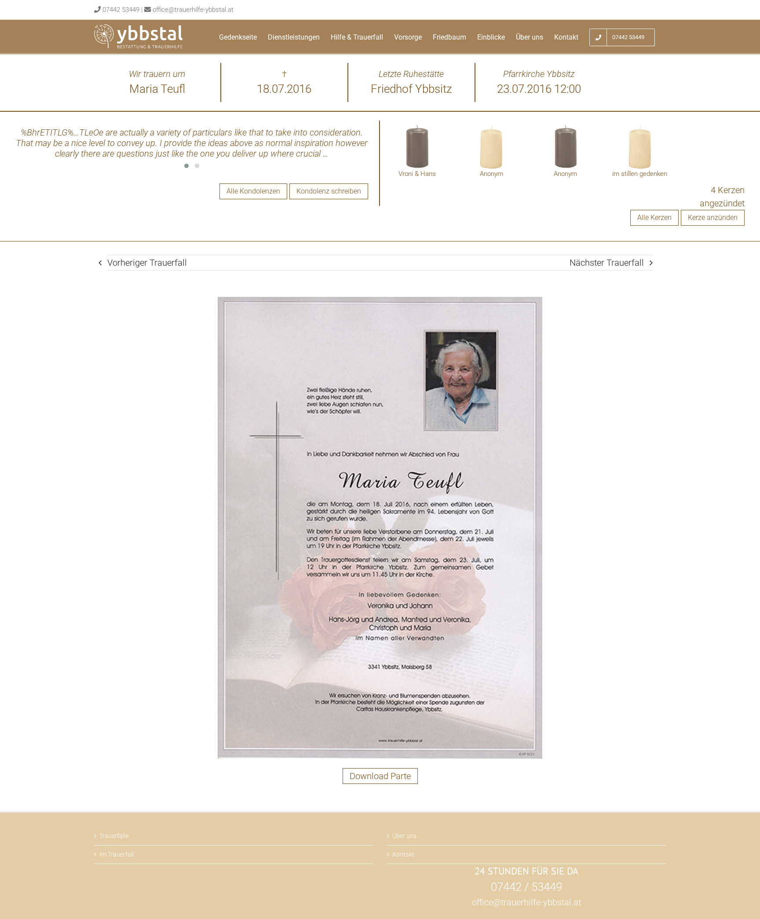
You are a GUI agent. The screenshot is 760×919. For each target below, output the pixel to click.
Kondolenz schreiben (328, 191)
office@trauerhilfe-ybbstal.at (193, 10)
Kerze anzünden (713, 217)
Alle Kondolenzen (253, 191)
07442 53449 (120, 10)
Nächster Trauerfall (607, 262)
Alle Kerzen (654, 217)
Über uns (404, 835)
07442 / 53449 (526, 886)
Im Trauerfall (116, 854)
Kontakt (403, 854)
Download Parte (380, 776)
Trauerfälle (113, 835)
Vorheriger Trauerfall (147, 262)
